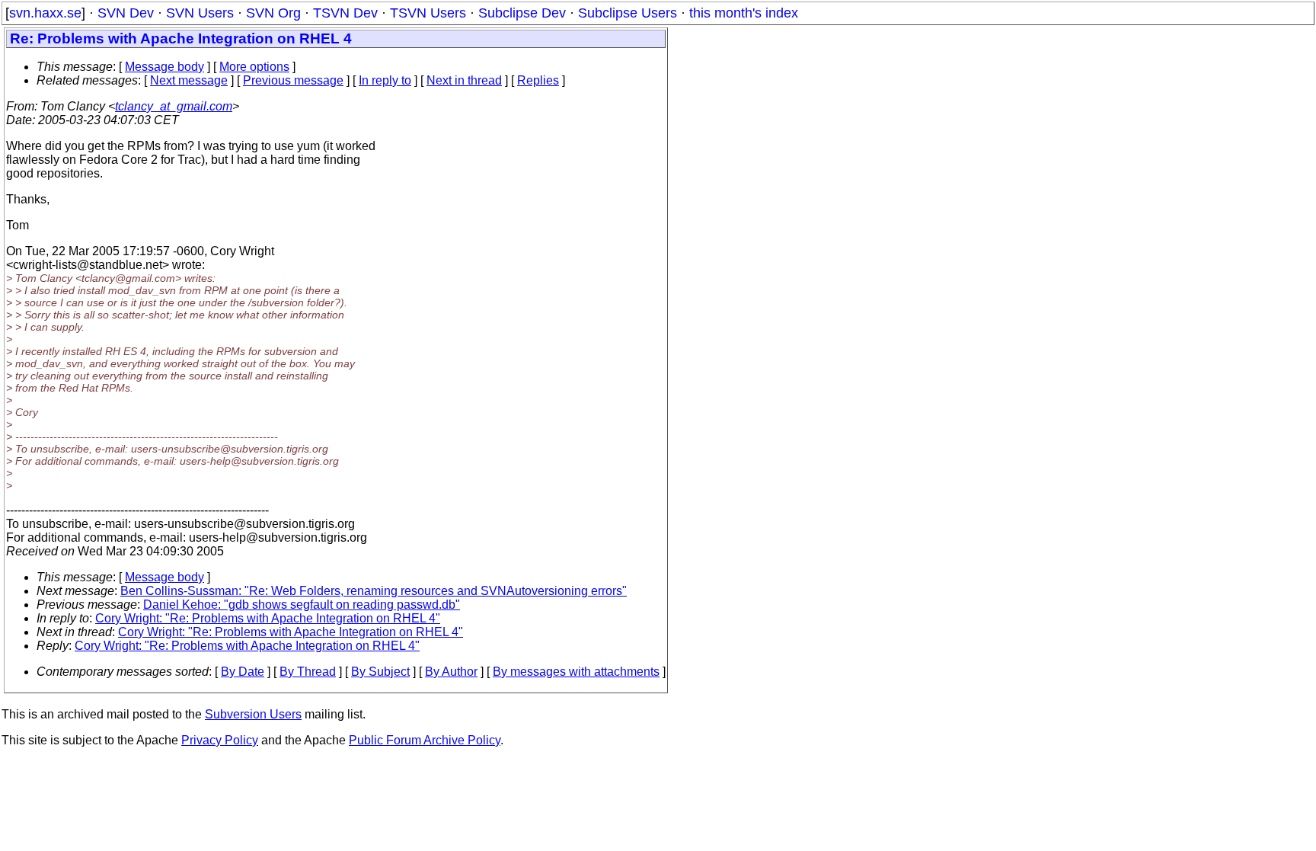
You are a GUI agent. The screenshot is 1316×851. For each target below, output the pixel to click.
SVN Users (200, 13)
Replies (538, 80)
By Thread (307, 671)
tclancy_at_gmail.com (173, 106)
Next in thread (464, 80)
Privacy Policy (219, 740)
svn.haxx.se (45, 13)
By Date (242, 671)
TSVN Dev (345, 13)
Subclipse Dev (522, 13)
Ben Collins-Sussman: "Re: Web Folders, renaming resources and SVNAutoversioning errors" (373, 590)
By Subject (380, 671)
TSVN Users (428, 13)
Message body (164, 66)
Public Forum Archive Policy (424, 740)
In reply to (385, 80)
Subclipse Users (627, 13)
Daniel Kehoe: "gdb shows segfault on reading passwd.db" (301, 604)
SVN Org (273, 13)
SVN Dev (125, 13)
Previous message (293, 80)
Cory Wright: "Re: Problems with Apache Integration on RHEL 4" (267, 618)
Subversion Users (253, 714)
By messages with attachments (576, 671)
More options (254, 66)
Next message (189, 80)
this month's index (743, 13)
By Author (451, 671)
